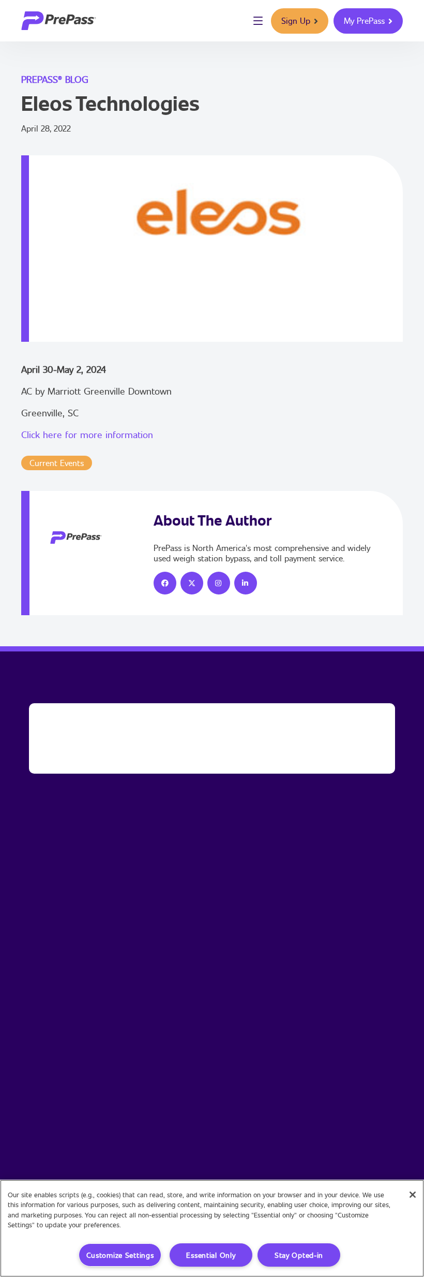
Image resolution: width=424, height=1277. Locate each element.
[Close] (412, 1194)
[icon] (165, 583)
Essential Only (210, 1255)
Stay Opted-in (299, 1255)
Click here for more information (87, 434)
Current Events (56, 462)
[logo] (58, 20)
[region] (212, 1228)
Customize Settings (120, 1255)
